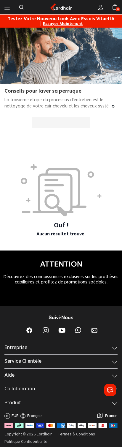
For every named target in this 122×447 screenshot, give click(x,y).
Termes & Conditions (76, 434)
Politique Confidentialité (25, 442)
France (111, 416)
